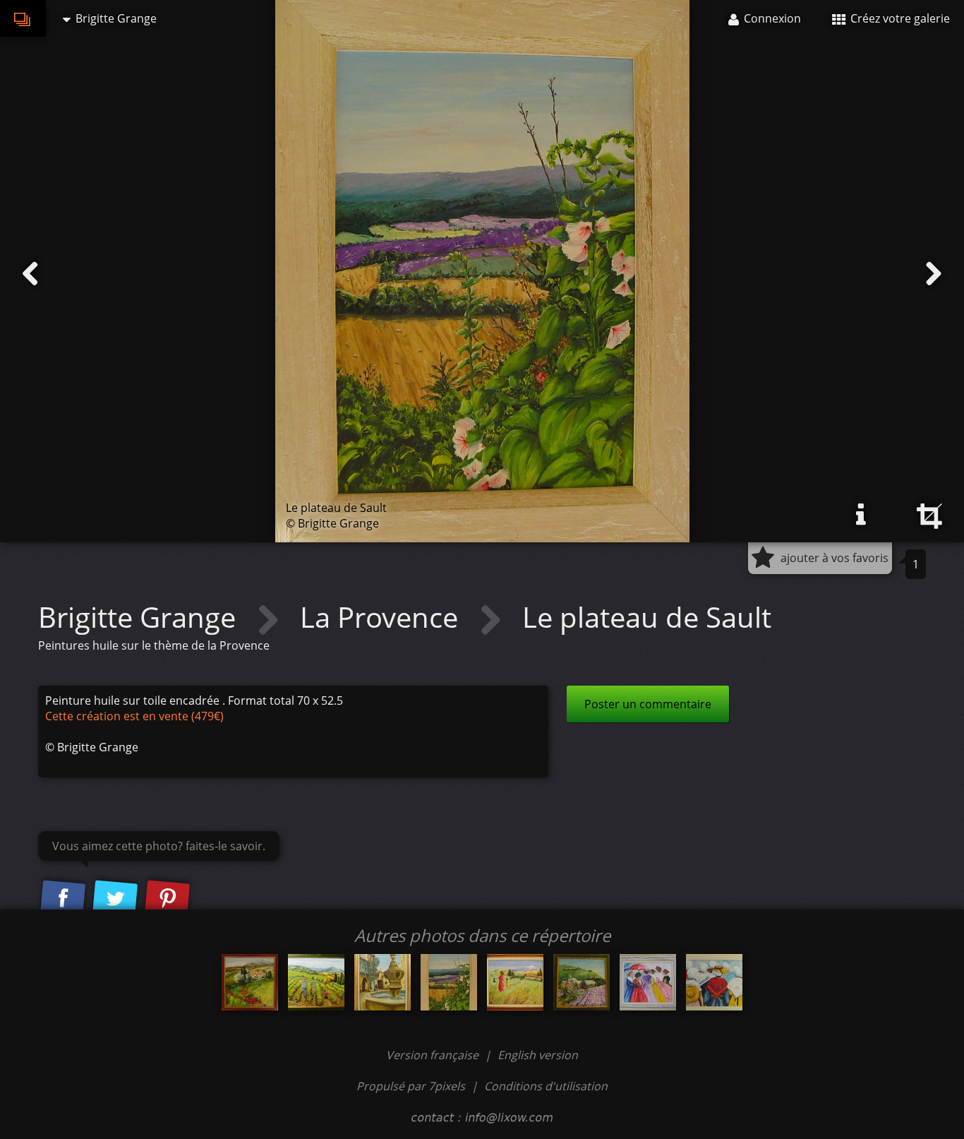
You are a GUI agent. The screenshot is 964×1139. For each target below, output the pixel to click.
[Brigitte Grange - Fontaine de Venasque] (382, 982)
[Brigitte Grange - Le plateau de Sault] (449, 982)
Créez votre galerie (899, 18)
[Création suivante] (933, 274)
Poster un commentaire (647, 704)
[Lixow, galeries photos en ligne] (23, 18)
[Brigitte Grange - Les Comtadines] (714, 982)
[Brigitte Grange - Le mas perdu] (250, 982)
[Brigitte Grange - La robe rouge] (515, 982)
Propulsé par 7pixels (410, 1086)
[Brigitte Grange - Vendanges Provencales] (316, 982)
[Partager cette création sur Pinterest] (167, 899)
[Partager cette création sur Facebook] (62, 899)
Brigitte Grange (140, 616)
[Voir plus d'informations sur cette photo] (861, 514)
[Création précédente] (30, 274)
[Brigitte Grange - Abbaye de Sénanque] (581, 982)
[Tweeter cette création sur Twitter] (115, 899)
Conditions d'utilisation (546, 1086)
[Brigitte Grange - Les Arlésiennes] (648, 982)
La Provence (382, 616)
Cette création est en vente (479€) (134, 716)
